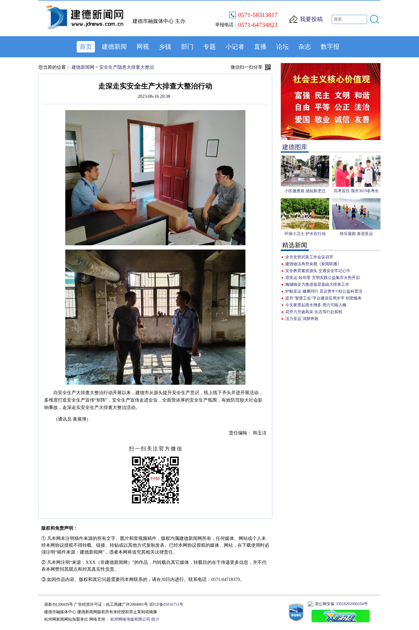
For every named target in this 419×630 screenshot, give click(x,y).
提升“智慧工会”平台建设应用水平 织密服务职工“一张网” (323, 299)
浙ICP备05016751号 (166, 604)
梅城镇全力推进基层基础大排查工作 (317, 284)
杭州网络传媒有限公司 (130, 619)
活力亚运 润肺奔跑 (301, 319)
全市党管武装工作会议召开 (309, 257)
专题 (209, 46)
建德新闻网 (83, 67)
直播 (260, 46)
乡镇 (165, 46)
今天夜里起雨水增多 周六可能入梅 (315, 305)
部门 (187, 46)
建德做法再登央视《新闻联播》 (313, 264)
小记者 (234, 46)
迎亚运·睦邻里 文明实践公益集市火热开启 (322, 278)
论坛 (282, 46)
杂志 (304, 46)
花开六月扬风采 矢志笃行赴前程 (313, 312)
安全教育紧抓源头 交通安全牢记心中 (317, 271)
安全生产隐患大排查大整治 (126, 67)
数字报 (330, 46)
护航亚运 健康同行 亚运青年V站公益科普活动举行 (323, 292)
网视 (143, 46)
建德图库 (294, 147)
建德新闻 (114, 46)
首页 (86, 46)
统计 (155, 619)
